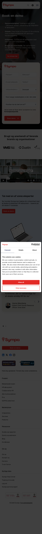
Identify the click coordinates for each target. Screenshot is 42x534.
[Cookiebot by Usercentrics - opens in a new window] (31, 244)
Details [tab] (21, 250)
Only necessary (21, 288)
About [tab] (34, 250)
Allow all (21, 282)
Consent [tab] (7, 250)
